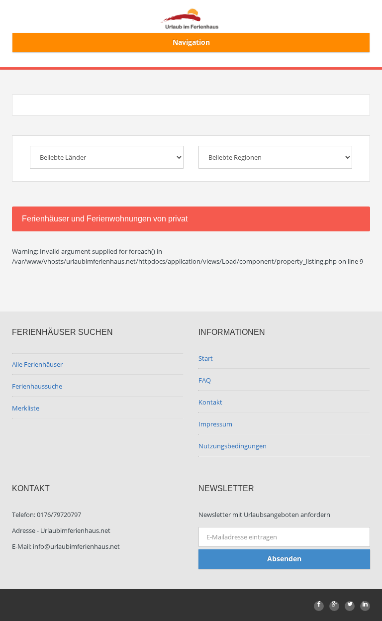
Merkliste (25, 408)
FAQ (204, 380)
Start (205, 358)
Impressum (215, 423)
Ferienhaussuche (37, 386)
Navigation (191, 42)
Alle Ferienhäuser (37, 364)
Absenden (284, 558)
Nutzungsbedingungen (232, 445)
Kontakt (210, 402)
